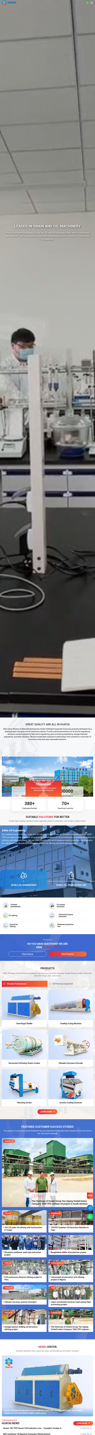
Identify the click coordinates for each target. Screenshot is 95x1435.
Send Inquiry (67, 954)
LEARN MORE (46, 1112)
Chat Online (27, 954)
